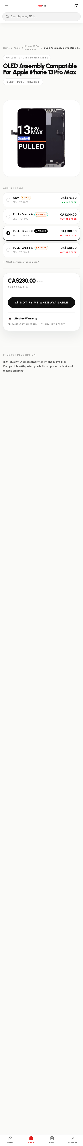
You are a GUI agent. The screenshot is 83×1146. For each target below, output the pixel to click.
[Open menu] (6, 6)
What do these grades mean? (22, 262)
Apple (17, 48)
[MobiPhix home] (41, 6)
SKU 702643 (16, 287)
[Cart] (76, 6)
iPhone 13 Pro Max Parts (32, 48)
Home (6, 48)
